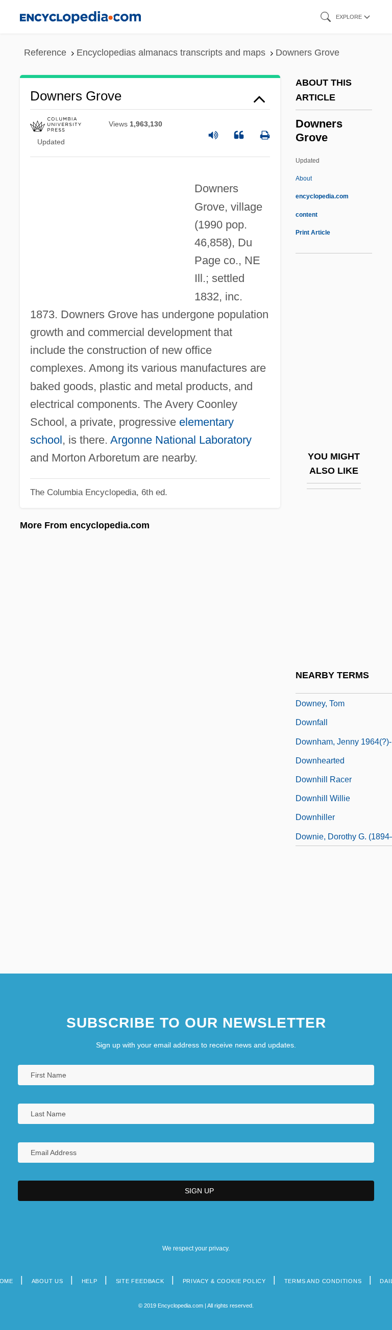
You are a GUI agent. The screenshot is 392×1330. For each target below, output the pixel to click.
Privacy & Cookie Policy (224, 1281)
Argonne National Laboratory (181, 439)
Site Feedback (140, 1281)
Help (89, 1281)
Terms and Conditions (323, 1281)
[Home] (80, 16)
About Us (47, 1281)
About (322, 196)
